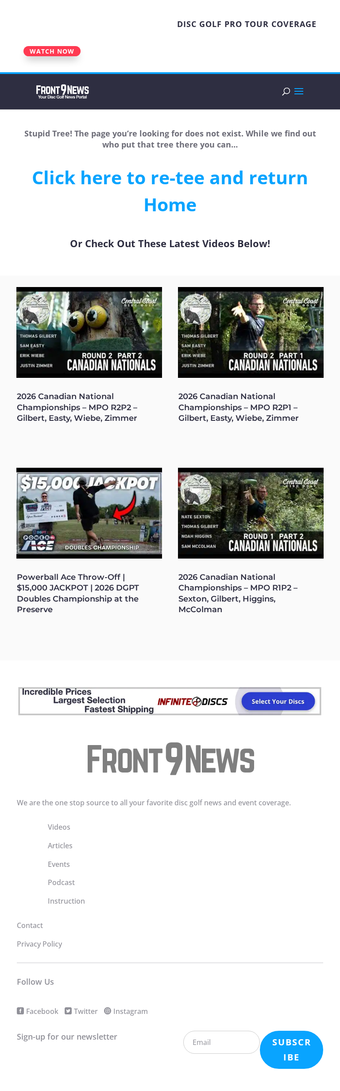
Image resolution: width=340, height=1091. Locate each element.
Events (59, 864)
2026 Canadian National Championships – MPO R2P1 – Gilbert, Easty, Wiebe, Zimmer (238, 407)
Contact (30, 925)
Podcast (61, 882)
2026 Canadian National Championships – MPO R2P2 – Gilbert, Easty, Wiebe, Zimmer (77, 407)
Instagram (130, 1011)
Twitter (86, 1011)
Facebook (42, 1011)
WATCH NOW (52, 51)
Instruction (66, 901)
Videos (59, 827)
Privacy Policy (39, 944)
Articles (60, 845)
